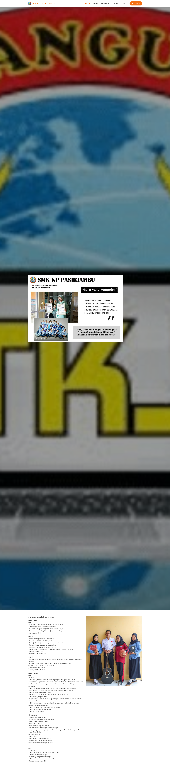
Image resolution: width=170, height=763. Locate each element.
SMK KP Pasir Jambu (43, 3)
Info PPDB (136, 3)
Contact (124, 3)
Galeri (116, 3)
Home (87, 3)
